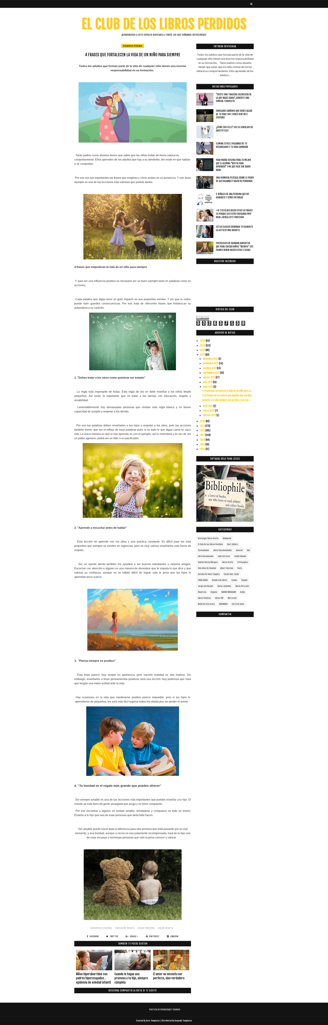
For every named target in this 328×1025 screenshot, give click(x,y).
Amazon (239, 550)
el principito (242, 562)
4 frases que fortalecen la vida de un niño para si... (227, 390)
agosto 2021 (209, 377)
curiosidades (203, 550)
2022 (203, 350)
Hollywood (227, 538)
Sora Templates (153, 1020)
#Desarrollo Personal (101, 928)
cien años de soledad (207, 568)
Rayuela (214, 592)
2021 (202, 354)
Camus (234, 580)
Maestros (202, 592)
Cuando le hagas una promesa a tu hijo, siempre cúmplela (131, 978)
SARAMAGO (223, 604)
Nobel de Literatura (206, 604)
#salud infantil (165, 928)
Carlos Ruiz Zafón (231, 574)
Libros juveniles (224, 586)
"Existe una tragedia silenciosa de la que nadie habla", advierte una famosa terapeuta (233, 97)
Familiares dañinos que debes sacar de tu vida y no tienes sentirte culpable (234, 114)
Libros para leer (242, 586)
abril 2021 (208, 406)
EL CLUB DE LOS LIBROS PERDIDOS (164, 24)
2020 (203, 421)
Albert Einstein (226, 568)
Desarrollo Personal (132, 46)
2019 (202, 425)
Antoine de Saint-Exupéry (209, 574)
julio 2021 (208, 382)
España (244, 580)
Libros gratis (227, 562)
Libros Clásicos (204, 598)
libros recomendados (222, 550)
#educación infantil (125, 928)
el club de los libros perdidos (210, 544)
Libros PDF (219, 598)
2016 (203, 439)
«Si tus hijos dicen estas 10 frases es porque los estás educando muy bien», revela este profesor (234, 213)
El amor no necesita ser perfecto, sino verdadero (168, 976)
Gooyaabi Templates (183, 1020)
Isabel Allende (240, 556)
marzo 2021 (209, 410)
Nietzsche (232, 598)
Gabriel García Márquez (208, 562)
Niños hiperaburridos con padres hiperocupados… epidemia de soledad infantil (93, 978)
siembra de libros (219, 580)
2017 (202, 435)
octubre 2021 (210, 368)
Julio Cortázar (224, 556)
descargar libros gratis (208, 538)
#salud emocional (146, 928)
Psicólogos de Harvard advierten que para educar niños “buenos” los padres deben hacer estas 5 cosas (234, 246)
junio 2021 (208, 386)
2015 (202, 444)
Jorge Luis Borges (205, 586)
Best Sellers (232, 544)
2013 (203, 449)
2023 (203, 345)
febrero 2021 (209, 415)
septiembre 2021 (211, 372)
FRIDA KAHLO (203, 580)
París (239, 568)
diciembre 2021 (210, 358)
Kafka (242, 592)
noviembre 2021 (211, 363)
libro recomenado (205, 556)
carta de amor (238, 604)
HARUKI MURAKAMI (228, 592)
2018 (202, 430)
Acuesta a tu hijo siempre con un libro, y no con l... (226, 400)
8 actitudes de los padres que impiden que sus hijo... (227, 395)
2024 (203, 340)
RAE (248, 550)
